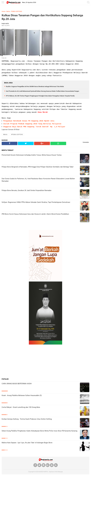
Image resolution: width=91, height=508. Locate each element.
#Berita (5, 134)
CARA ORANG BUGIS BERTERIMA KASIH (17, 384)
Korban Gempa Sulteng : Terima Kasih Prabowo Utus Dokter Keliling (27, 419)
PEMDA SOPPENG (16, 11)
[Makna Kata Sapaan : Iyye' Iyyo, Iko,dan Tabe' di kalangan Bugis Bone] (84, 447)
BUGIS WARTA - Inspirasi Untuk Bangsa (51, 471)
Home (3, 11)
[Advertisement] (45, 361)
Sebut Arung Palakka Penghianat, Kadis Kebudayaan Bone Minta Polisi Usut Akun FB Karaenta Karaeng (39, 431)
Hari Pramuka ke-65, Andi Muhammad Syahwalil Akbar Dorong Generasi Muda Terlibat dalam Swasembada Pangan (42, 91)
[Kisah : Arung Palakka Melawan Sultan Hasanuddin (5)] (84, 399)
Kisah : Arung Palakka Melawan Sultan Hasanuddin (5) (22, 395)
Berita (8, 11)
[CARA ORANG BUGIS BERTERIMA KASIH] (84, 388)
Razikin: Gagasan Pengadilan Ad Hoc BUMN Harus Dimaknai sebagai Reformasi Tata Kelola (35, 86)
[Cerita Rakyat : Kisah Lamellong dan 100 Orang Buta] (84, 411)
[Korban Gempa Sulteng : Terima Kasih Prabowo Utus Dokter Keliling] (84, 423)
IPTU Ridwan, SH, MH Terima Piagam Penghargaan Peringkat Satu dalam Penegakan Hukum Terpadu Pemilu (40, 96)
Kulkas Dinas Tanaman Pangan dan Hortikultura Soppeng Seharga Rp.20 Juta (42, 17)
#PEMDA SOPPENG (17, 134)
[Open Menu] (3, 2)
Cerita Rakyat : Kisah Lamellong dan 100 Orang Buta (21, 407)
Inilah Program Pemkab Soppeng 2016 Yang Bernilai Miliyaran (32, 124)
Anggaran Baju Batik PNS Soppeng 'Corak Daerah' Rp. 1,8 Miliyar (34, 127)
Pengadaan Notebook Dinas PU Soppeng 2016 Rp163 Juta (28, 121)
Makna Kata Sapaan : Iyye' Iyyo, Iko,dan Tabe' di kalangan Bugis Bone (27, 443)
